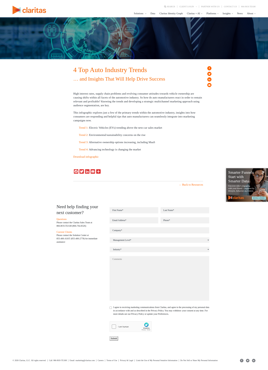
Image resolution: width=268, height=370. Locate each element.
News (240, 13)
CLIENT (186, 6)
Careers (101, 360)
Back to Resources (192, 184)
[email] (209, 85)
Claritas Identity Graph (171, 13)
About (250, 13)
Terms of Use (112, 360)
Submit (114, 338)
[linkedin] (209, 79)
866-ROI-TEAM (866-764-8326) (71, 226)
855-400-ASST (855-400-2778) (71, 238)
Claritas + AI (193, 13)
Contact (230, 6)
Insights (227, 13)
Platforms (211, 13)
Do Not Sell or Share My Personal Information (199, 360)
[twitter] (209, 74)
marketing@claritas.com (85, 360)
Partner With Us (210, 6)
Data (152, 13)
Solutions (138, 13)
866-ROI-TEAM (248, 6)
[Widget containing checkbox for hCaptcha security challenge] (131, 326)
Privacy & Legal (126, 360)
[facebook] (209, 68)
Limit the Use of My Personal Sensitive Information (156, 360)
